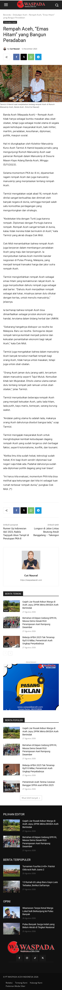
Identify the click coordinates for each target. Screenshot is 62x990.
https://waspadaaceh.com (31, 580)
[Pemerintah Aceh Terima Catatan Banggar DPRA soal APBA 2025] (11, 786)
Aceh (6, 610)
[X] (24, 57)
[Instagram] (27, 958)
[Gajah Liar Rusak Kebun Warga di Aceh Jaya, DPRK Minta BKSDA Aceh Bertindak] (11, 606)
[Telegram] (38, 57)
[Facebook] (16, 57)
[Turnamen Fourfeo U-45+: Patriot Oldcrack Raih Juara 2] (11, 871)
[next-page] (10, 653)
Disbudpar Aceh (20, 14)
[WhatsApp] (31, 57)
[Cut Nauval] (5, 48)
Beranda (7, 14)
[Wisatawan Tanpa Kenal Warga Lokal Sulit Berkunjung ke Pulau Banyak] (11, 912)
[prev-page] (5, 653)
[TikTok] (35, 958)
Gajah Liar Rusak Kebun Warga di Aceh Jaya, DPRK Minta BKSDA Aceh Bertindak (40, 604)
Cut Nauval (15, 49)
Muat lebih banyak (30, 797)
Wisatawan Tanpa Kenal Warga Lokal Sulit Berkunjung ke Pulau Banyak (37, 911)
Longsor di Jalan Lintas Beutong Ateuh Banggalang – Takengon (46, 532)
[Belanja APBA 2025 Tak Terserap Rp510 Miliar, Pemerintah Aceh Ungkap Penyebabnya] (11, 642)
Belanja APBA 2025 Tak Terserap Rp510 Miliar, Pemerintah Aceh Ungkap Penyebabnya (38, 640)
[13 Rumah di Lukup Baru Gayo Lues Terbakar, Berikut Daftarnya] (11, 887)
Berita (6, 627)
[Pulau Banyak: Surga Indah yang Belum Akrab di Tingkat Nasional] (11, 929)
